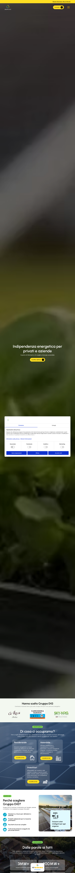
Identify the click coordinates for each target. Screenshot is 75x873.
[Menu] (68, 7)
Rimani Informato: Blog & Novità (61, 1)
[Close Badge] (44, 863)
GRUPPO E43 (8, 9)
